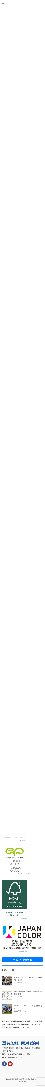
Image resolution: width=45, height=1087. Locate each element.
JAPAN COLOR (22, 951)
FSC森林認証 (22, 918)
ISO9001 (22, 840)
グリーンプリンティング (22, 873)
